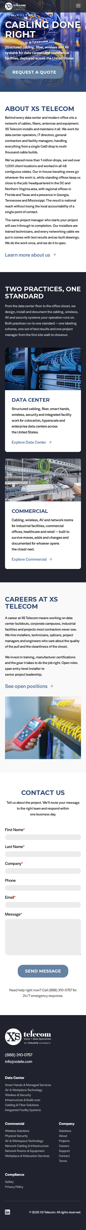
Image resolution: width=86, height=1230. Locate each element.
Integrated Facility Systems (23, 1110)
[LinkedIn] (7, 1212)
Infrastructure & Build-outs (22, 1100)
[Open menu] (78, 5)
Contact (64, 1155)
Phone (10, 880)
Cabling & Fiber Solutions (22, 1105)
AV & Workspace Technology (24, 1140)
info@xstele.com (18, 1061)
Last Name (15, 846)
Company (14, 863)
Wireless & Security (18, 1094)
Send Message (43, 971)
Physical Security (16, 1135)
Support (64, 1150)
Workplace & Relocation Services (27, 1155)
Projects (64, 1140)
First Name (15, 829)
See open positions (26, 685)
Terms (63, 1160)
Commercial (14, 1123)
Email (10, 897)
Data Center (14, 1077)
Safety (9, 1181)
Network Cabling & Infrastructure (27, 1145)
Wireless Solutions (17, 1130)
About (63, 1135)
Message (13, 914)
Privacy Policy (14, 1186)
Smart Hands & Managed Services (28, 1084)
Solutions (65, 1130)
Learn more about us (27, 254)
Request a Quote (34, 72)
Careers (64, 1145)
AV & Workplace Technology (23, 1089)
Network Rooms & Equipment (24, 1150)
